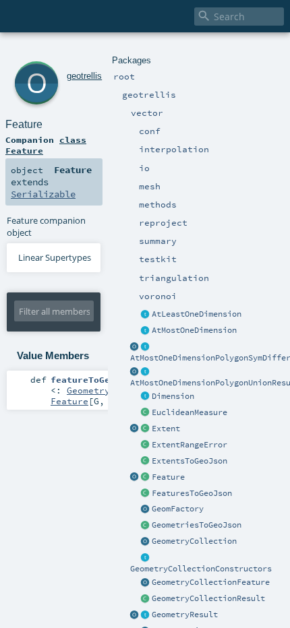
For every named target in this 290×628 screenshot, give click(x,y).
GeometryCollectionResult (208, 598)
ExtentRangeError (189, 444)
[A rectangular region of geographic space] (145, 429)
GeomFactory (178, 508)
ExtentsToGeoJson (189, 461)
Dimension (173, 396)
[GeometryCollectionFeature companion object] (145, 582)
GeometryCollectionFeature (211, 582)
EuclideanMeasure (189, 412)
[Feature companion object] (134, 477)
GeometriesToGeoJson (196, 525)
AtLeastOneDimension (196, 314)
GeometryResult (185, 614)
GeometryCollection (194, 541)
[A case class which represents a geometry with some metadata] (145, 477)
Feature (168, 477)
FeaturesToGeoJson (192, 493)
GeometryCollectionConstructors (201, 568)
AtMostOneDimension (194, 330)
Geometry (88, 390)
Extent (166, 428)
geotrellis (84, 76)
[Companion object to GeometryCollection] (145, 541)
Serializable (43, 194)
